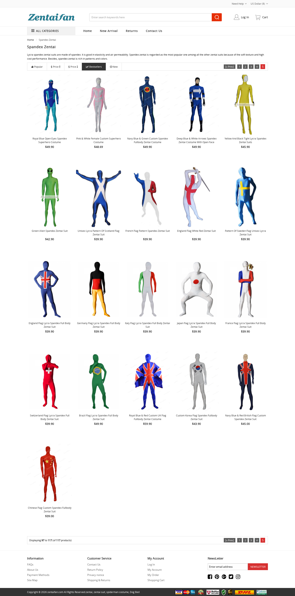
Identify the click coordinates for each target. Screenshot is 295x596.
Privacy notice (95, 575)
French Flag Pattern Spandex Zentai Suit (147, 230)
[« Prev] (229, 66)
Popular (38, 66)
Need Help (238, 3)
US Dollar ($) (258, 3)
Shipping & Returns (98, 580)
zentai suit (99, 592)
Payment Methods (38, 575)
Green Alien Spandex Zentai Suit (50, 230)
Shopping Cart (156, 580)
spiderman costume (117, 592)
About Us (32, 570)
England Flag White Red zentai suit (196, 230)
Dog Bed (134, 592)
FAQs (30, 564)
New (115, 66)
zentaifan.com (55, 592)
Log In (245, 17)
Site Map (32, 580)
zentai (89, 592)
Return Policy (95, 570)
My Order (153, 575)
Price (56, 66)
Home (87, 31)
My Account (155, 570)
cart (265, 17)
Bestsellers (95, 66)
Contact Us (93, 564)
